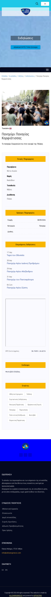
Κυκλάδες (13, 76)
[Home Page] (25, 446)
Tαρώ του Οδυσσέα (15, 255)
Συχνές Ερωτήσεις (9, 522)
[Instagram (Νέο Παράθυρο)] (25, 455)
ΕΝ (6, 570)
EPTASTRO (38, 595)
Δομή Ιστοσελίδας (9, 517)
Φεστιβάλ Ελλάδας (12, 372)
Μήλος (21, 76)
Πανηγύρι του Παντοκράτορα (20, 279)
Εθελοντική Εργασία (10, 509)
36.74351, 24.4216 (38, 351)
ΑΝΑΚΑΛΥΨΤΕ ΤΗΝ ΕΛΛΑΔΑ (25, 47)
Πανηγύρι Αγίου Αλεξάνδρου (20, 271)
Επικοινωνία (7, 513)
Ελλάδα (4, 76)
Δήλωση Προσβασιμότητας (12, 526)
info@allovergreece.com (11, 553)
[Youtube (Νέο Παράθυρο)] (30, 455)
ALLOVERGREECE (15, 595)
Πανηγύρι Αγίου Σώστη (17, 287)
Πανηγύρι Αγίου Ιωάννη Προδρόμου (23, 263)
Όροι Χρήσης (7, 530)
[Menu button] (47, 70)
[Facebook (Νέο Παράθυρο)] (21, 455)
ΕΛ (3, 570)
